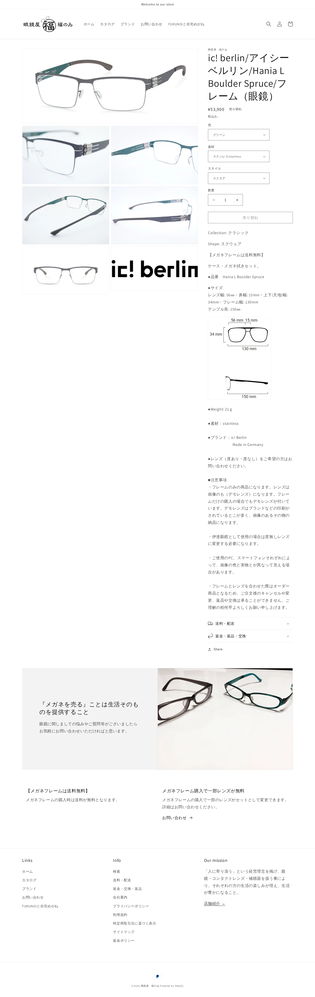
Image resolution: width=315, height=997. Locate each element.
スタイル (214, 168)
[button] (268, 24)
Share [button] (218, 649)
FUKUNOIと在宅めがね (40, 906)
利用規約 (120, 914)
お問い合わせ (174, 817)
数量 (211, 190)
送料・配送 (122, 880)
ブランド (29, 888)
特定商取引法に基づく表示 (134, 923)
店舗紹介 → (214, 903)
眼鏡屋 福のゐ (150, 985)
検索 (116, 871)
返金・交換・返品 (127, 888)
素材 (211, 147)
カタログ (29, 880)
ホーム (27, 871)
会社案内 (120, 897)
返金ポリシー (124, 940)
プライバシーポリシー (131, 906)
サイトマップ (124, 932)
